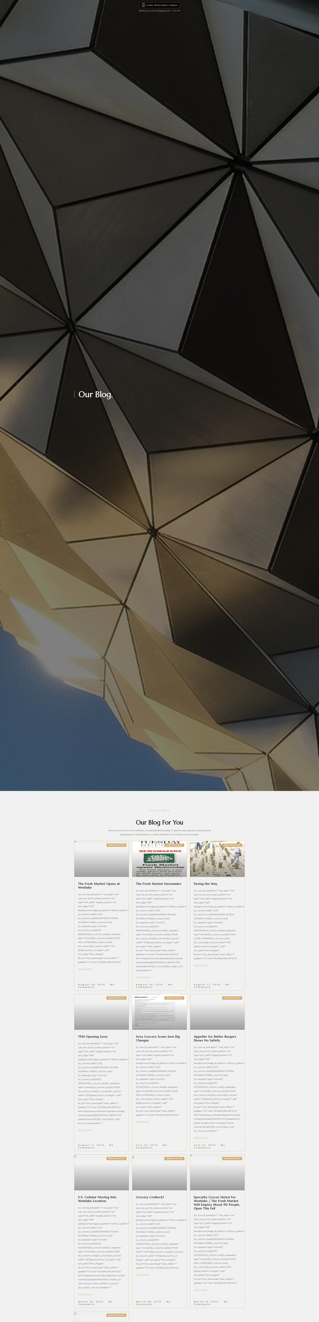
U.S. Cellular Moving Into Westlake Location (97, 1199)
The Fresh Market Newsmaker (159, 884)
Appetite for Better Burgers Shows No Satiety (215, 1038)
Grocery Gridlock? (150, 1197)
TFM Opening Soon (93, 1036)
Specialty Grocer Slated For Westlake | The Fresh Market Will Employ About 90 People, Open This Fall (217, 1202)
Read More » (85, 969)
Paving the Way (205, 884)
